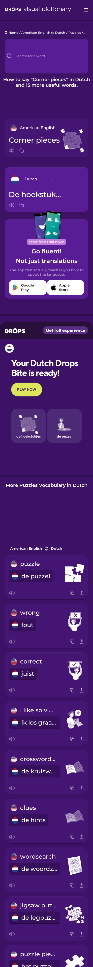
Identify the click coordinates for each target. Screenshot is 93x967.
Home (13, 32)
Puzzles (74, 32)
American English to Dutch (43, 32)
